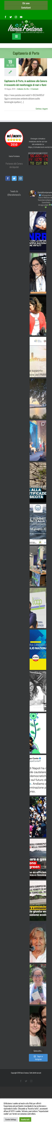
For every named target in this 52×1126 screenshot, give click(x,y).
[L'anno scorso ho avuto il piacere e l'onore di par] (38, 608)
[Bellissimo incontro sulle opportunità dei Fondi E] (38, 566)
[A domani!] (38, 524)
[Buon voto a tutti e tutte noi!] (38, 984)
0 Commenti (34, 88)
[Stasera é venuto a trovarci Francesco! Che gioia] (38, 1026)
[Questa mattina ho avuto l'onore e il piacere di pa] (38, 440)
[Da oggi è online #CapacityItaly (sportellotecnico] (38, 357)
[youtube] (21, 17)
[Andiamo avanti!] (38, 775)
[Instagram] (20, 178)
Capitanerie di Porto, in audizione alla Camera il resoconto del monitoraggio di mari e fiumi (25, 83)
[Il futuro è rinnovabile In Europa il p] (38, 859)
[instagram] (16, 17)
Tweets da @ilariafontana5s (14, 192)
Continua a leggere (42, 108)
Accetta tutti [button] (25, 1119)
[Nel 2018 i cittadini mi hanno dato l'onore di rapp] (38, 315)
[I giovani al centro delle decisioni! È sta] (38, 733)
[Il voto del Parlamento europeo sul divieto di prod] (38, 900)
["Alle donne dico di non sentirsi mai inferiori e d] (38, 942)
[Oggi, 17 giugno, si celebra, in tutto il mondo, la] (38, 482)
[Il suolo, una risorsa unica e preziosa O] (38, 273)
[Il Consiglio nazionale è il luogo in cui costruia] (38, 650)
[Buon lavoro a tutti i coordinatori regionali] (38, 817)
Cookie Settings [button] (10, 1119)
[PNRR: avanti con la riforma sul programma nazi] (38, 231)
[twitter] (11, 17)
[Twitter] (14, 178)
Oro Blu (26, 88)
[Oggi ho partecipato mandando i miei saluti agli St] (38, 691)
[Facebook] (7, 178)
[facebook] (5, 17)
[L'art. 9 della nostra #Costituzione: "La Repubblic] (38, 399)
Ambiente (20, 88)
